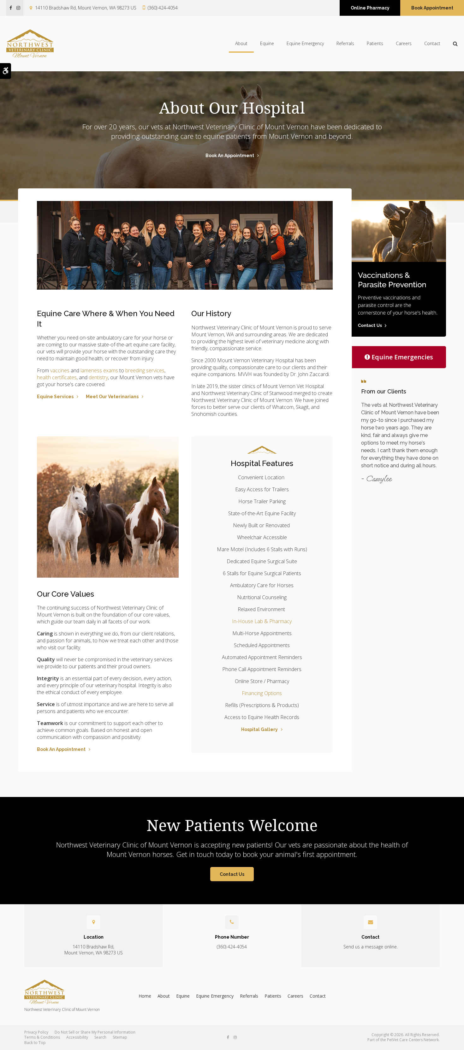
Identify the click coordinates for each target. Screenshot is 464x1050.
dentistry (98, 377)
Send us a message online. (370, 947)
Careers (404, 43)
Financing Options (262, 693)
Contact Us (232, 874)
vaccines (59, 370)
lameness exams (99, 370)
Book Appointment (432, 7)
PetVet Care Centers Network (413, 1039)
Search (100, 1037)
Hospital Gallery (259, 729)
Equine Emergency (305, 43)
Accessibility (77, 1037)
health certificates (57, 377)
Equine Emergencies (402, 357)
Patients (375, 43)
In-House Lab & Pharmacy (262, 621)
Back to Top (35, 1042)
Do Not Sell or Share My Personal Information (95, 1032)
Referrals (345, 43)
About (241, 43)
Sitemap (120, 1037)
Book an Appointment (61, 749)
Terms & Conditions (42, 1037)
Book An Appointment (229, 155)
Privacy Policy (36, 1032)
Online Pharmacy (370, 7)
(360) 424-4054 (163, 8)
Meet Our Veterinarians (112, 396)
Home (145, 996)
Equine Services (55, 396)
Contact (432, 43)
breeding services (144, 370)
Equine (267, 43)
